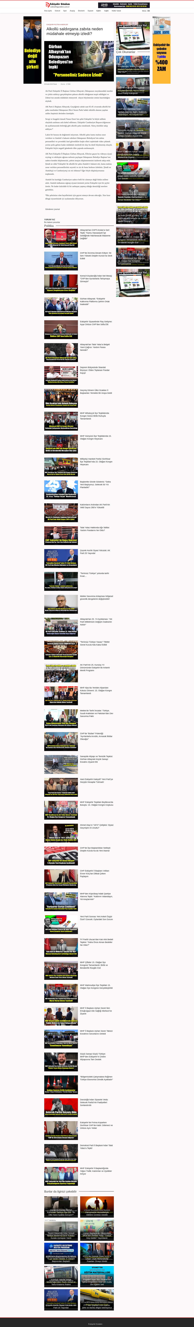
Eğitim (98, 11)
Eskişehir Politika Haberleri (57, 24)
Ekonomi (81, 11)
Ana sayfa (48, 11)
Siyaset (90, 11)
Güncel (57, 11)
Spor (65, 11)
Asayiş (72, 11)
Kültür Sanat (116, 11)
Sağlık (106, 11)
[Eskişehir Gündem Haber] (57, 5)
